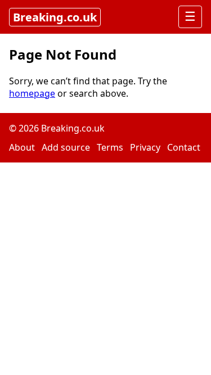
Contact (183, 147)
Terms (110, 147)
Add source (66, 147)
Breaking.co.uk (55, 17)
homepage (32, 93)
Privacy (145, 147)
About (22, 147)
